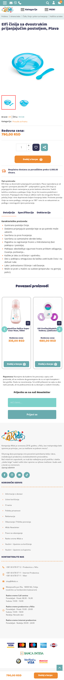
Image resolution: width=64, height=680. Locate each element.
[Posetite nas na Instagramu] (12, 475)
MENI (52, 10)
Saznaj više (6, 467)
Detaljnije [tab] (9, 213)
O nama (8, 505)
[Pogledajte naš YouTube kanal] (20, 475)
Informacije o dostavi (13, 494)
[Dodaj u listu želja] (28, 323)
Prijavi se (32, 414)
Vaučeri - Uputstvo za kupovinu (18, 550)
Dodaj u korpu (30, 159)
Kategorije (31, 10)
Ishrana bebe (15, 16)
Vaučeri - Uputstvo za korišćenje (18, 544)
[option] (32, 64)
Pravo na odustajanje (14, 533)
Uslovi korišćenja (12, 499)
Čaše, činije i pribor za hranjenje (35, 16)
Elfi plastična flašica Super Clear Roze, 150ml (16, 329)
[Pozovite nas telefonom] (19, 3)
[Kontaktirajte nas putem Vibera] (15, 3)
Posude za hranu (20, 121)
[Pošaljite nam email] (11, 3)
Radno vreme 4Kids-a (14, 538)
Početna (4, 16)
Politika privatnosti (12, 510)
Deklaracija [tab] (44, 213)
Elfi (9, 116)
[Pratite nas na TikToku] (27, 475)
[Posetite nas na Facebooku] (5, 475)
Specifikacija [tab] (26, 213)
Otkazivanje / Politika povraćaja (18, 522)
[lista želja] (36, 147)
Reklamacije (10, 516)
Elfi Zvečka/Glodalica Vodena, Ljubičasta (48, 329)
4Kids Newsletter (12, 527)
